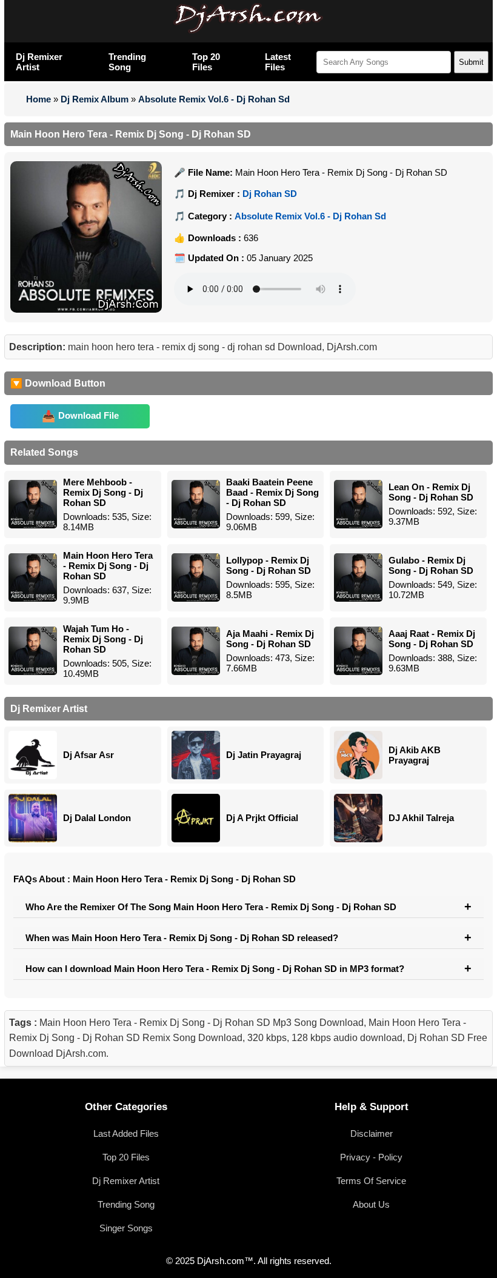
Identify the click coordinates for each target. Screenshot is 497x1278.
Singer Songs (126, 1228)
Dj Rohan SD (269, 193)
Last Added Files (126, 1133)
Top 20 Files (206, 62)
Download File (88, 415)
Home (38, 99)
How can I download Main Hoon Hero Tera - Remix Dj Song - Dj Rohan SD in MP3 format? (214, 968)
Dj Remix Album (94, 99)
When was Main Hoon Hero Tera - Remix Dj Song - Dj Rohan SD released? (181, 938)
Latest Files (278, 62)
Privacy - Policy (371, 1157)
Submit (471, 62)
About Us (371, 1204)
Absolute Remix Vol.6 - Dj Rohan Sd (214, 99)
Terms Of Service (371, 1181)
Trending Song (127, 62)
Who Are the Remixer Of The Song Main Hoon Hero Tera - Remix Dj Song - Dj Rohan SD (210, 907)
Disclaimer (371, 1133)
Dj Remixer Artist (39, 62)
